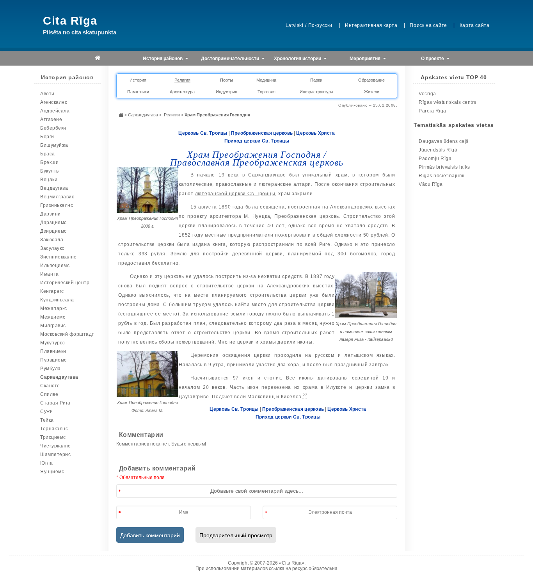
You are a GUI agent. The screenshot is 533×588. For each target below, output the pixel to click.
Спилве (49, 394)
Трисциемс (53, 437)
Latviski (295, 25)
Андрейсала (54, 111)
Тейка (47, 420)
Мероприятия (366, 58)
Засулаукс (52, 248)
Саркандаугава (59, 377)
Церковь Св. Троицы (202, 133)
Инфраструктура (316, 91)
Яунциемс (52, 471)
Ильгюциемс (54, 265)
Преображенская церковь (262, 133)
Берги (47, 136)
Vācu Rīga (431, 184)
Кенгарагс (52, 291)
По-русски (320, 25)
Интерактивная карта (371, 25)
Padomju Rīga (435, 158)
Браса (47, 154)
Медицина (266, 80)
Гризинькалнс (56, 205)
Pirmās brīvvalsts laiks (444, 167)
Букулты (50, 171)
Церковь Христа (315, 133)
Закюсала (51, 239)
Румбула (50, 368)
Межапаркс (53, 308)
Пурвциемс (53, 360)
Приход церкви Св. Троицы (256, 141)
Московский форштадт (67, 334)
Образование (371, 80)
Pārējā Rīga (432, 111)
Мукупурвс (52, 343)
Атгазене (51, 119)
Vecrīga (427, 93)
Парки (316, 80)
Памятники (138, 91)
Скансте (50, 385)
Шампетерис (55, 454)
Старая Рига (55, 403)
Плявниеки (53, 351)
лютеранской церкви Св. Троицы (235, 193)
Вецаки (48, 179)
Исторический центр (64, 282)
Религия (182, 80)
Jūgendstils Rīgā (438, 150)
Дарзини (50, 214)
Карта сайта (475, 25)
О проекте (433, 58)
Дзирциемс (53, 231)
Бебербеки (53, 128)
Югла (46, 463)
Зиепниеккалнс (58, 257)
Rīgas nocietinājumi (442, 175)
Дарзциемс (53, 222)
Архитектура (182, 91)
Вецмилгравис (57, 197)
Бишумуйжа (54, 145)
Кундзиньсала (57, 300)
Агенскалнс (53, 102)
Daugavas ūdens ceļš (444, 141)
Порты (226, 80)
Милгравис (53, 325)
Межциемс (52, 317)
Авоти (47, 93)
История (138, 80)
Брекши (49, 162)
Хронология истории (298, 58)
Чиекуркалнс (55, 446)
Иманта (49, 274)
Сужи (46, 411)
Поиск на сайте (428, 25)
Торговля (266, 91)
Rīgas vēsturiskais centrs (447, 102)
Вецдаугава (54, 188)
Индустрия (226, 91)
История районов (163, 58)
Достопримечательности (230, 58)
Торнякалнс (54, 428)
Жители (371, 91)
